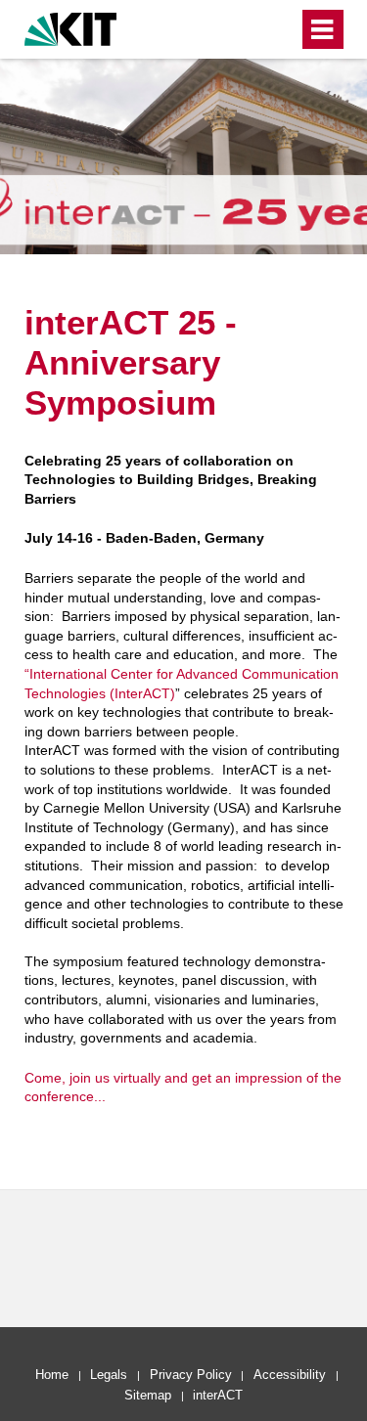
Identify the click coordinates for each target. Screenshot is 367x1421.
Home (52, 1374)
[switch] (279, 29)
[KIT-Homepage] (70, 27)
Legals (108, 1374)
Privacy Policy (191, 1374)
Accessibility (289, 1374)
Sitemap (147, 1395)
